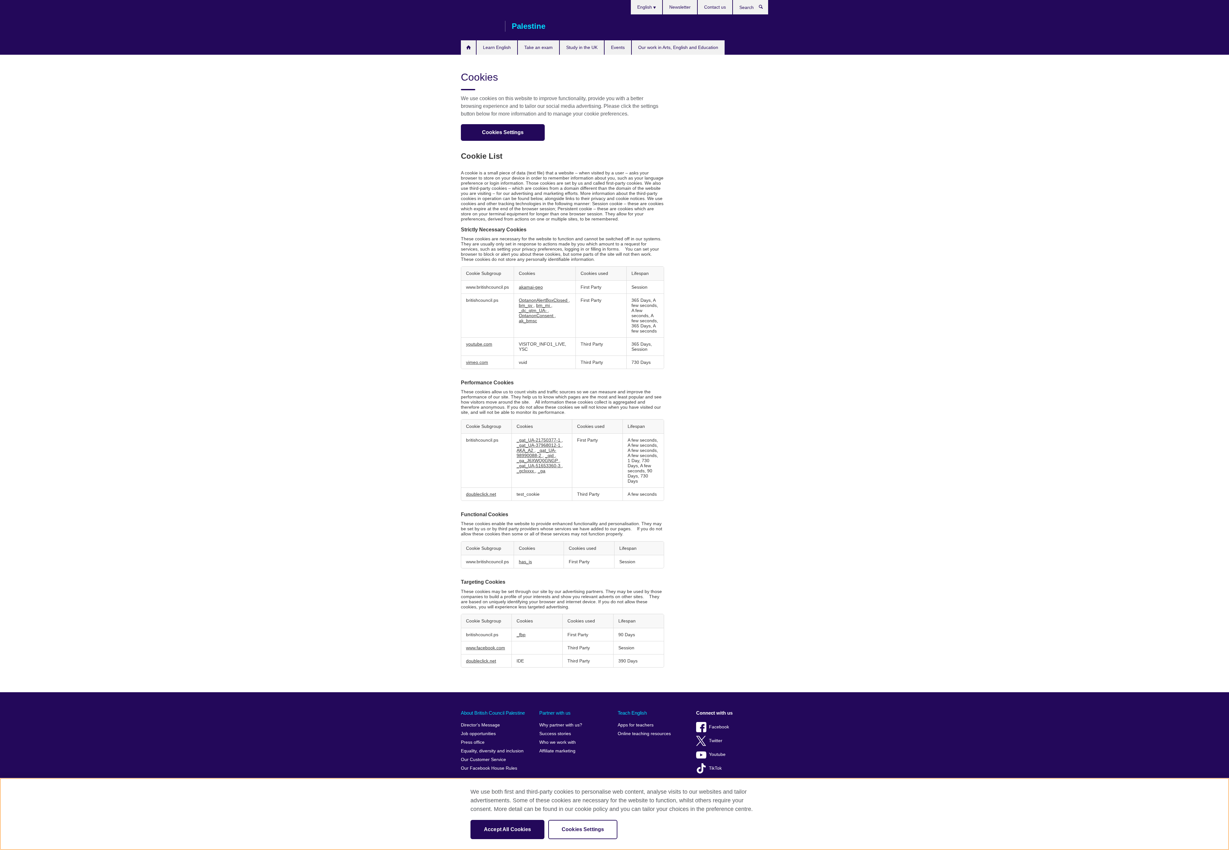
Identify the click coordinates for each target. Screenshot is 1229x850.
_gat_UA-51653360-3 (539, 465)
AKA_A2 (525, 450)
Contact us (715, 7)
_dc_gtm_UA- (533, 310)
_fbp (521, 634)
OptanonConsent (537, 315)
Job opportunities (478, 733)
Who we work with (557, 742)
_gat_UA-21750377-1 (539, 440)
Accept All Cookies (507, 829)
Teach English (632, 713)
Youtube (717, 754)
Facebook (719, 727)
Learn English (497, 47)
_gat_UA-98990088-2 (536, 453)
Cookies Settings (503, 132)
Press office (473, 742)
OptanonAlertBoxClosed (544, 300)
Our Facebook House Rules (489, 768)
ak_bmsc (528, 320)
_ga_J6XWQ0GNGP (538, 460)
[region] (614, 814)
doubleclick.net (481, 494)
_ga (541, 470)
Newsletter (680, 7)
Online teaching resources (644, 733)
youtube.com (479, 344)
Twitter (715, 740)
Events (618, 47)
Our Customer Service (483, 759)
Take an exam (538, 47)
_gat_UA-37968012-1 (539, 445)
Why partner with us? (560, 725)
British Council (480, 26)
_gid (550, 455)
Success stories (555, 733)
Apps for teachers (636, 725)
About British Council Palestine (493, 713)
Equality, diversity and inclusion (492, 751)
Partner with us (555, 713)
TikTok (715, 768)
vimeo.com (477, 362)
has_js (525, 561)
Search (764, 8)
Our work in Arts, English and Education (678, 47)
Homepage (468, 47)
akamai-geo (531, 287)
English (645, 7)
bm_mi (543, 305)
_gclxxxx (526, 470)
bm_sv (526, 305)
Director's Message (480, 725)
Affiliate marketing (557, 751)
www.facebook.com (485, 647)
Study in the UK (582, 47)
